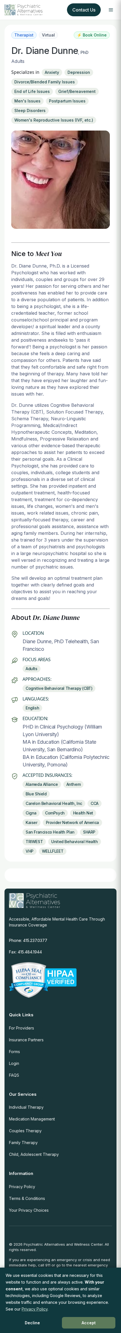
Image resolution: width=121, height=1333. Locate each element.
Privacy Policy (22, 1186)
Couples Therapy (25, 1130)
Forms (14, 1051)
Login (14, 1063)
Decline (32, 1322)
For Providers (21, 1028)
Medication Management (32, 1119)
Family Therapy (23, 1142)
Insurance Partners (26, 1039)
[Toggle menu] (110, 9)
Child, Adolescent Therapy (34, 1154)
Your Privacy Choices (29, 1210)
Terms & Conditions (27, 1198)
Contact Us (83, 10)
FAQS (14, 1075)
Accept (89, 1322)
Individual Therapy (26, 1107)
